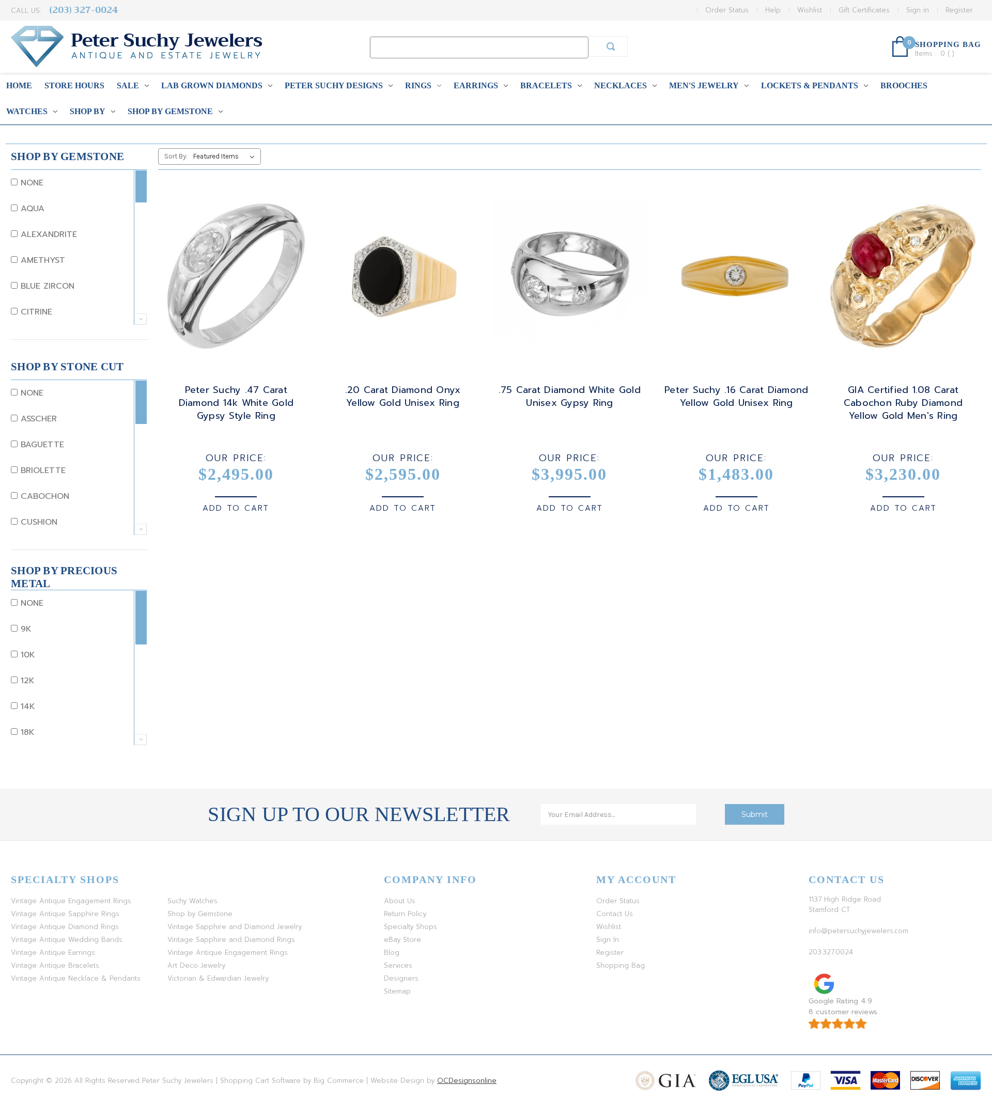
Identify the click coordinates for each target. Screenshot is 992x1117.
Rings (418, 85)
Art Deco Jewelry (196, 965)
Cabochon (43, 496)
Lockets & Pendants (809, 85)
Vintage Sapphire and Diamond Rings (231, 940)
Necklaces (620, 85)
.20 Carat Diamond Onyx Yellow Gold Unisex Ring (403, 397)
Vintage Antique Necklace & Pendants (76, 978)
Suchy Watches (192, 901)
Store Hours (74, 85)
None (30, 183)
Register (959, 10)
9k (25, 629)
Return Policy (405, 914)
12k (26, 680)
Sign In (607, 940)
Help (773, 10)
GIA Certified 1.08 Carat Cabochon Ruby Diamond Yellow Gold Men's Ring (903, 403)
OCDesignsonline (467, 1080)
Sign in (917, 10)
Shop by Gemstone (170, 111)
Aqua (31, 208)
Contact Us (614, 914)
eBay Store (402, 940)
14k (26, 706)
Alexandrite (47, 234)
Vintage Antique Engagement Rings (71, 901)
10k (26, 655)
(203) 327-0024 (83, 10)
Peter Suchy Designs (334, 85)
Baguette (41, 444)
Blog (391, 952)
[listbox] (226, 156)
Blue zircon (46, 286)
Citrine (35, 312)
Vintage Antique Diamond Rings (65, 927)
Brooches (903, 85)
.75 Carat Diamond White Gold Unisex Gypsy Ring (570, 397)
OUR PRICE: (236, 458)
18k (26, 732)
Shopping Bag (620, 965)
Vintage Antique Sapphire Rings (65, 914)
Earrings (476, 85)
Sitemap (397, 991)
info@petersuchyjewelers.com (858, 931)
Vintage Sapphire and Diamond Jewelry (234, 927)
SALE (128, 85)
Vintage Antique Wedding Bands (66, 940)
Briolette (42, 470)
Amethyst (41, 260)
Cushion (37, 522)
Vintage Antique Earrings (53, 952)
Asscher (37, 419)
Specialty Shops (410, 927)
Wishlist (809, 10)
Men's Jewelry (704, 85)
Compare (232, 285)
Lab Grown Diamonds (211, 85)
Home (19, 85)
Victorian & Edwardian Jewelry (218, 978)
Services (398, 965)
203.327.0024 (831, 952)
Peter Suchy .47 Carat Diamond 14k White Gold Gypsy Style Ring (236, 403)
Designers (401, 978)
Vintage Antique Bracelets (55, 965)
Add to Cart (236, 508)
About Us (399, 901)
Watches (27, 111)
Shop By (87, 111)
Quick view (234, 267)
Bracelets (546, 85)
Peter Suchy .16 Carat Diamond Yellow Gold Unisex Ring (736, 397)
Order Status (727, 10)
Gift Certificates (864, 10)
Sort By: (176, 156)
